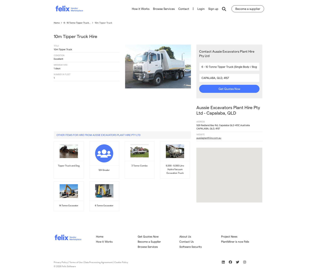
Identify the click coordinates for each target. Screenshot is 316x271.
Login (201, 8)
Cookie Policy (121, 262)
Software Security (190, 246)
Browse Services (164, 8)
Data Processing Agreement (98, 262)
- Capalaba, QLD (228, 110)
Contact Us (186, 241)
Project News (229, 236)
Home (99, 236)
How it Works (140, 8)
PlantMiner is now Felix (235, 241)
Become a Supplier (149, 241)
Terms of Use (76, 262)
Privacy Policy (61, 262)
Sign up (213, 8)
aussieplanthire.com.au (208, 138)
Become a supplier (247, 8)
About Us (185, 236)
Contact (183, 8)
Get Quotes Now (229, 88)
